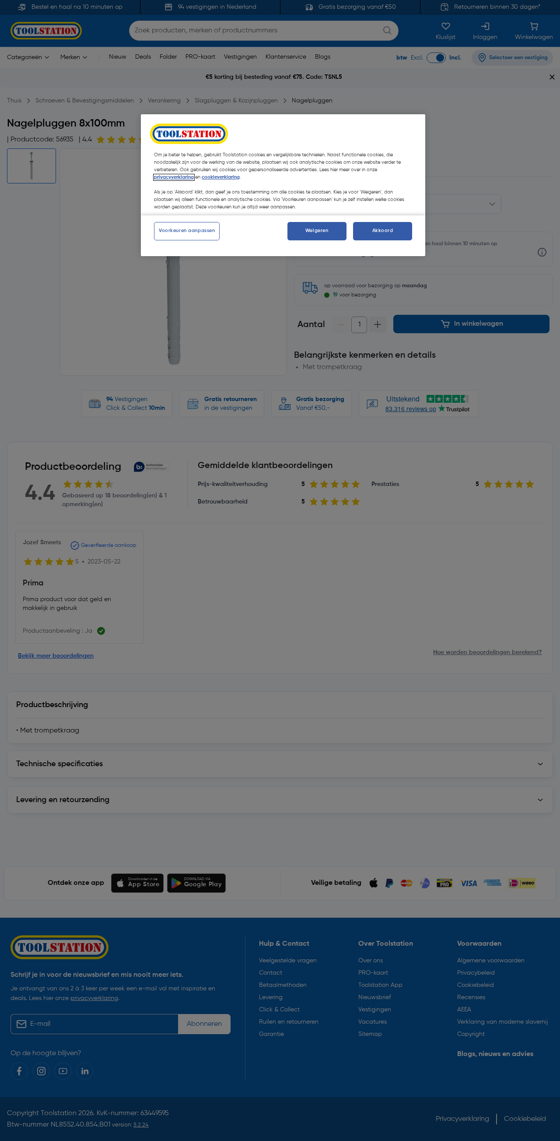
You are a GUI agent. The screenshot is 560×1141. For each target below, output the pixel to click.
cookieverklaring (221, 177)
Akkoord (382, 230)
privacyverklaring (174, 177)
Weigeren (317, 230)
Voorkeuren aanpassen (187, 230)
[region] (283, 185)
